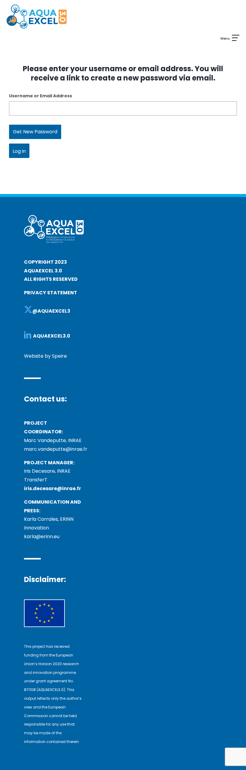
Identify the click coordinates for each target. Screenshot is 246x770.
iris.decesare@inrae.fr (52, 488)
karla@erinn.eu (41, 536)
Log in (19, 151)
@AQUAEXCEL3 (51, 311)
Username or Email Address (40, 96)
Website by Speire (45, 356)
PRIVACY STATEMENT (50, 292)
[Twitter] (28, 309)
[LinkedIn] (27, 334)
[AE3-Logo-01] (37, 6)
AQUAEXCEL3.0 (52, 335)
